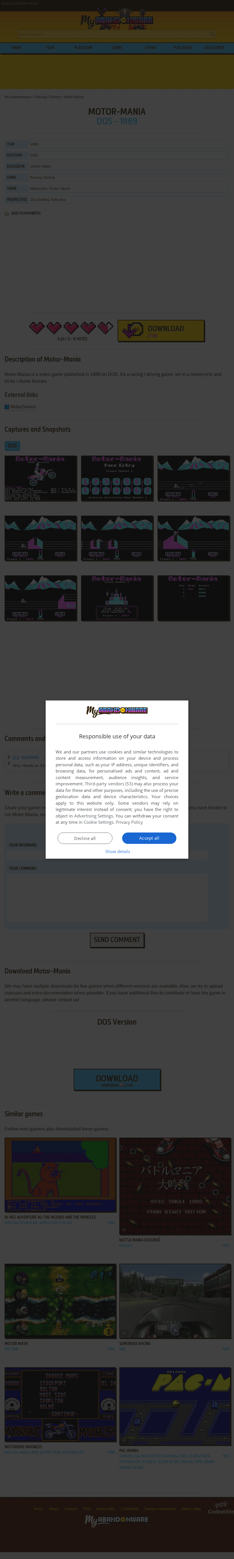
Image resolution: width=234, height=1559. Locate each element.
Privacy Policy (129, 822)
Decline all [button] (85, 838)
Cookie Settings (99, 822)
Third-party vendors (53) (109, 783)
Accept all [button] (149, 838)
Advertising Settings (93, 816)
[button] (117, 851)
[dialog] (117, 779)
